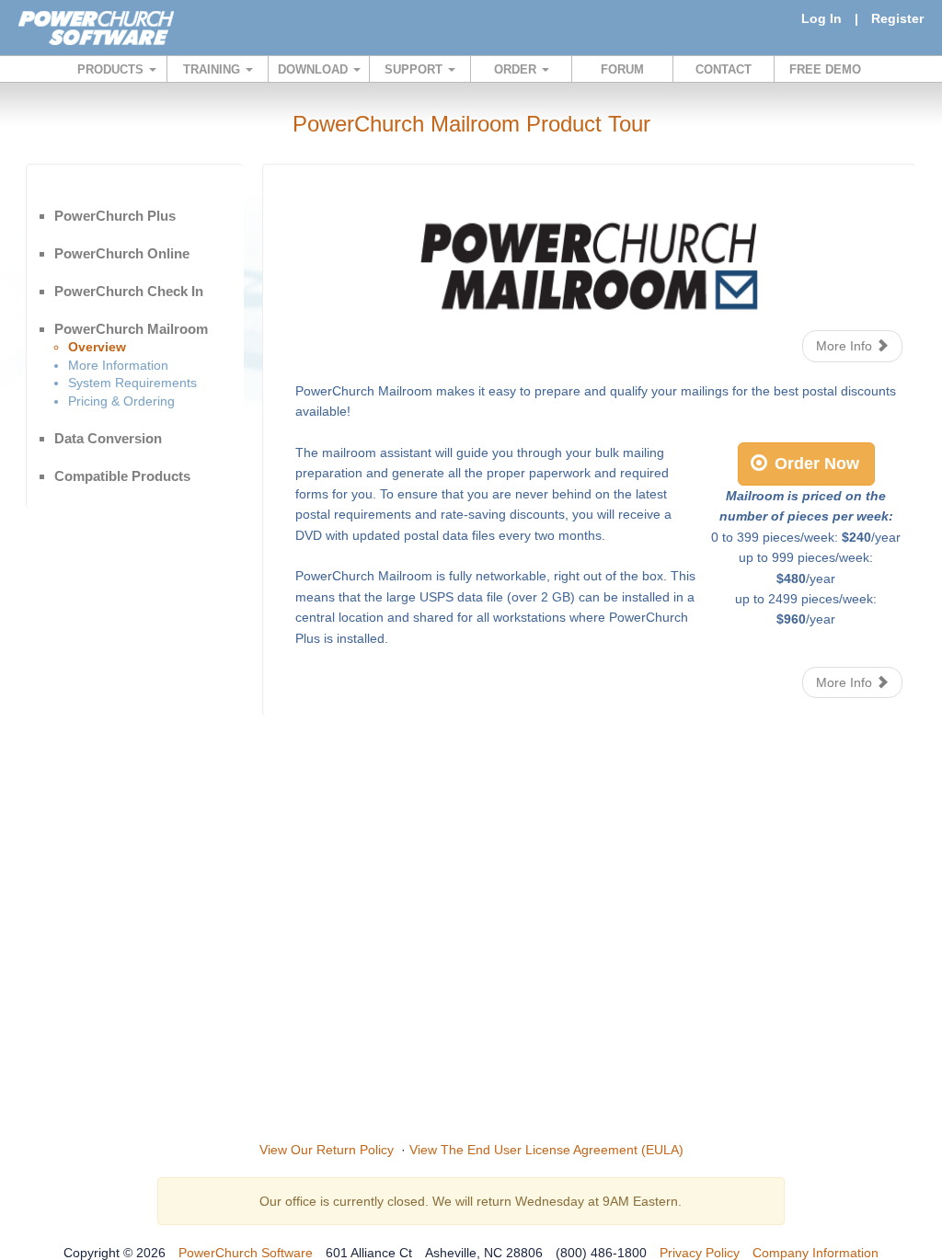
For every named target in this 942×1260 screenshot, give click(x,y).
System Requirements (132, 382)
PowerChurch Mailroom (131, 329)
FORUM (622, 69)
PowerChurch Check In (128, 291)
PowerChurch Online (122, 253)
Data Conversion (108, 438)
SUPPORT (415, 69)
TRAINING (213, 69)
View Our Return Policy (326, 1149)
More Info (846, 345)
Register (897, 18)
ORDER (517, 69)
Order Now (814, 463)
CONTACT (723, 69)
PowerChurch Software (245, 1252)
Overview (97, 346)
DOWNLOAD (314, 69)
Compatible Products (122, 476)
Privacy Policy (700, 1252)
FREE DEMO (825, 69)
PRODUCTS (112, 69)
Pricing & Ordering (121, 401)
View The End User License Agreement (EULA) (546, 1149)
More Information (118, 365)
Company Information (815, 1252)
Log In (821, 18)
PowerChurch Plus (115, 215)
